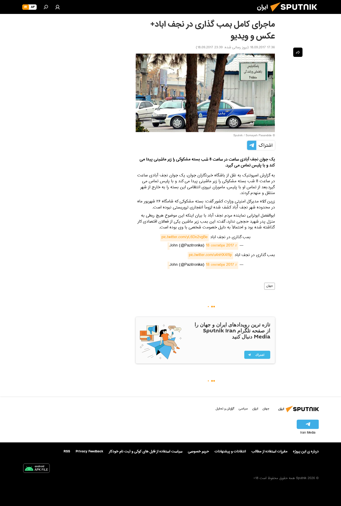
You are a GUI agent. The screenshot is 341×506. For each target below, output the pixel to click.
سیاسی (243, 408)
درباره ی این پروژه (306, 451)
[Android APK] (36, 469)
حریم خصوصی (198, 451)
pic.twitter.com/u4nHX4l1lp (210, 255)
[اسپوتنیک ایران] (295, 13)
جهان (269, 286)
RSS (67, 451)
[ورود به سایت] (57, 7)
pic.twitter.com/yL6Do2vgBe (184, 237)
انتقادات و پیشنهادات (230, 451)
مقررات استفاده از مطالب (269, 451)
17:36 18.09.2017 (262, 48)
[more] (297, 52)
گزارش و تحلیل (225, 408)
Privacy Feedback (89, 451)
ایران (255, 408)
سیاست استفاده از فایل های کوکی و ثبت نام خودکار (145, 451)
